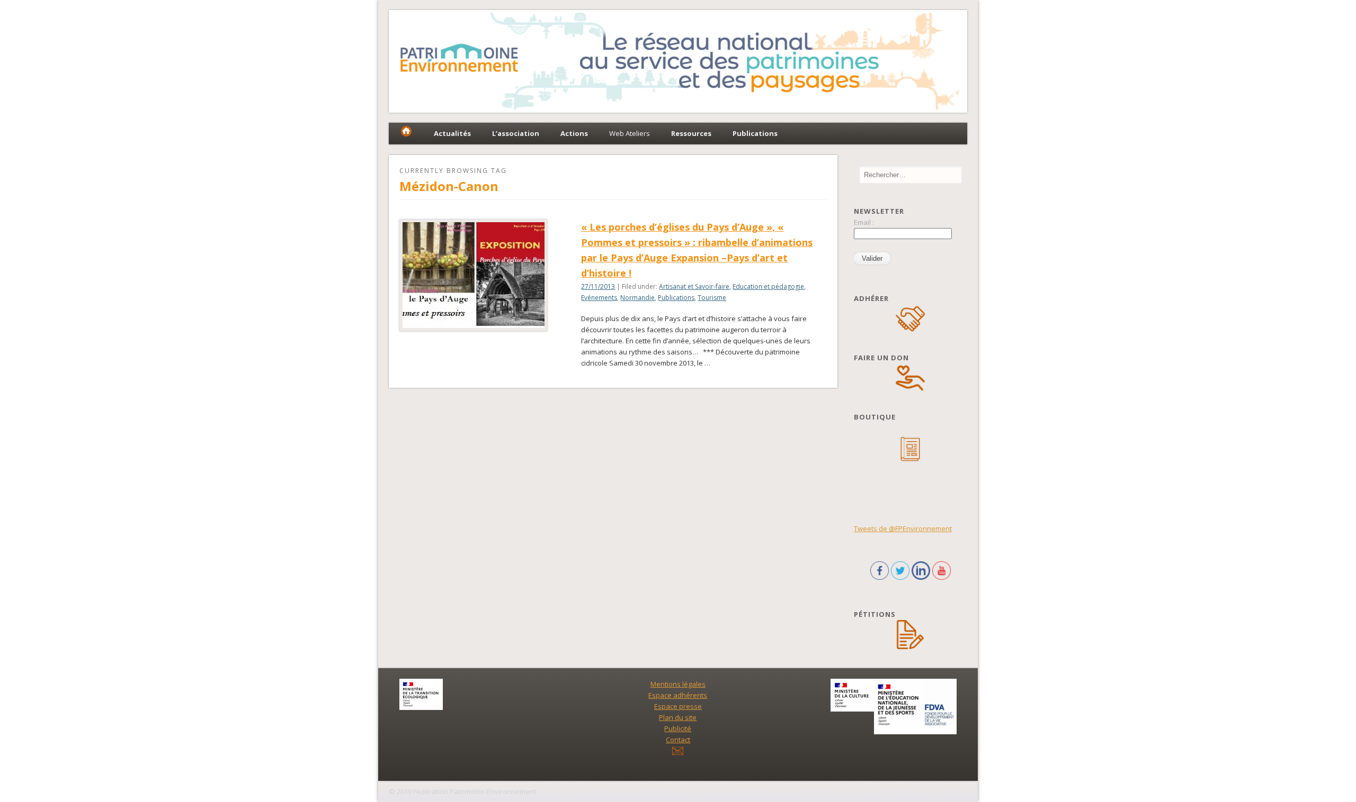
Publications (676, 297)
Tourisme (712, 297)
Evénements (599, 297)
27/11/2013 (598, 286)
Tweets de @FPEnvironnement (903, 528)
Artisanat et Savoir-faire (694, 286)
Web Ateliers (629, 133)
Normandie (637, 297)
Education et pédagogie (768, 286)
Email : (864, 222)
